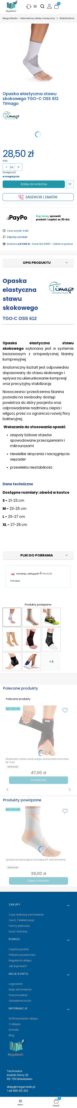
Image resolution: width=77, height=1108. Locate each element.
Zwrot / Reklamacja (21, 920)
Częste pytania (19, 949)
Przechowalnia (18, 995)
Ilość (5, 160)
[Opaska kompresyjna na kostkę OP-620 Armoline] (31, 617)
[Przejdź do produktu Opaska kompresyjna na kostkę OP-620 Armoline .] (38, 831)
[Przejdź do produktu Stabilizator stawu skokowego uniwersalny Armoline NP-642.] (38, 730)
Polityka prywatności (22, 955)
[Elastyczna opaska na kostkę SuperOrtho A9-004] (31, 639)
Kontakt (14, 1030)
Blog (11, 1035)
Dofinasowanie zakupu (23, 1018)
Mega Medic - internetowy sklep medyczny (29, 18)
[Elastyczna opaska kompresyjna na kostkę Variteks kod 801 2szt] (12, 639)
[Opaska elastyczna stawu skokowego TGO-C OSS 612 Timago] (12, 617)
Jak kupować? (18, 966)
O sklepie (15, 1024)
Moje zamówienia (20, 989)
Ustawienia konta (20, 1001)
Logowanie (16, 984)
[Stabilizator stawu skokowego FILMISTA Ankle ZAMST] (12, 661)
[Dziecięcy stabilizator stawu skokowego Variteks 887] (31, 662)
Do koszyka (38, 780)
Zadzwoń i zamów (41, 197)
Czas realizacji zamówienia (26, 914)
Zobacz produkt (38, 881)
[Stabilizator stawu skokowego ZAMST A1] (51, 639)
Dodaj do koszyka (34, 184)
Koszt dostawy (18, 931)
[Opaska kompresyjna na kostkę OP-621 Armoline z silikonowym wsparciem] (51, 617)
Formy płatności (19, 926)
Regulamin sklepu (20, 960)
